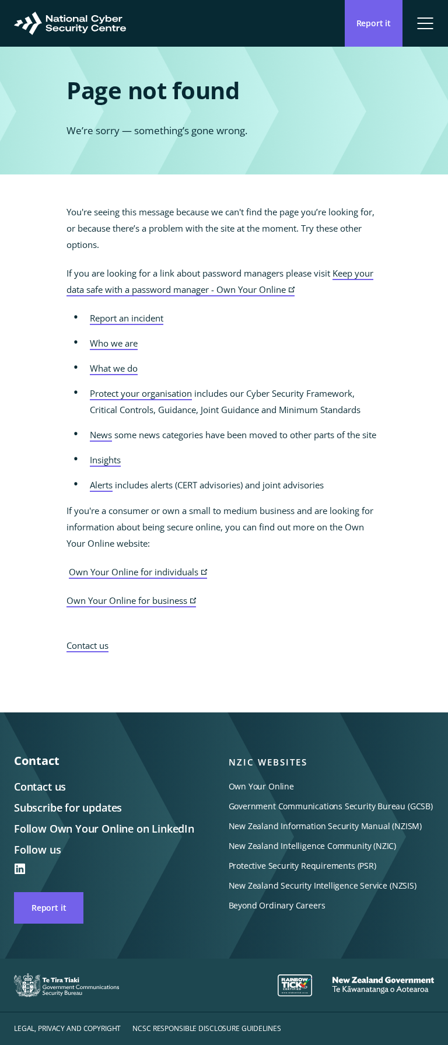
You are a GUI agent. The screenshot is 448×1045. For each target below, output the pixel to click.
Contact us (87, 645)
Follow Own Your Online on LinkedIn (104, 829)
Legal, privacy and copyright (67, 1028)
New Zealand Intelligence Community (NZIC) (313, 845)
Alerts (101, 485)
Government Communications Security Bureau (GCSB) (331, 806)
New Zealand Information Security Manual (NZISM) (325, 825)
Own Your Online (261, 786)
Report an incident (126, 318)
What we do (114, 368)
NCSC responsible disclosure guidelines (206, 1028)
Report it (49, 907)
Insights (105, 460)
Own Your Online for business (131, 601)
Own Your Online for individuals (138, 572)
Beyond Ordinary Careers (277, 905)
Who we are (114, 343)
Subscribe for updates (68, 808)
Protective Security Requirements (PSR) (302, 865)
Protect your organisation (141, 393)
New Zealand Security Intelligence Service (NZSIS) (322, 885)
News (101, 435)
